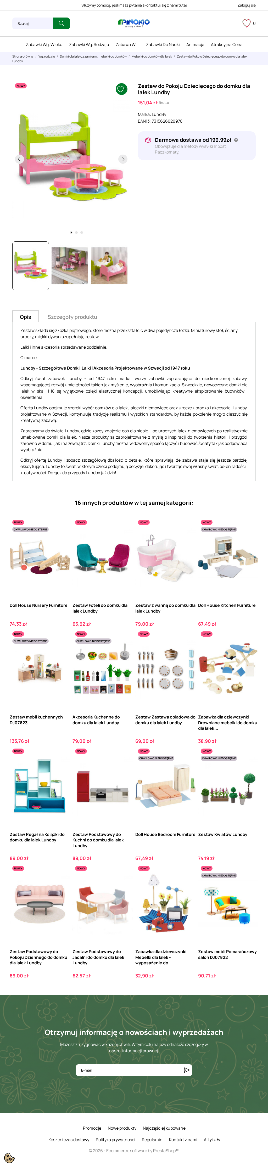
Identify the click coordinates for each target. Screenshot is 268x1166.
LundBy (159, 114)
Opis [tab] (25, 316)
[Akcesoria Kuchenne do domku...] (124, 650)
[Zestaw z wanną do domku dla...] (187, 539)
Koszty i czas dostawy (68, 1139)
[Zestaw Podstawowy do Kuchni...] (124, 767)
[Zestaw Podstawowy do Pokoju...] (61, 885)
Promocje (92, 1128)
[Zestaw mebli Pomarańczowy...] (250, 885)
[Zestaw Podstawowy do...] (124, 885)
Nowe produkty (122, 1128)
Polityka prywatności (115, 1139)
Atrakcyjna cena (227, 44)
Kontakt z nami (183, 1139)
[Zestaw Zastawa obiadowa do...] (187, 650)
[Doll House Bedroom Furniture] (187, 767)
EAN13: (144, 121)
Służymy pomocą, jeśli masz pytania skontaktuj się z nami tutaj (134, 5)
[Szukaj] (61, 23)
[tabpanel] (71, 159)
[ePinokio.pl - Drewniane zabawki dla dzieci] (134, 23)
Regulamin (152, 1139)
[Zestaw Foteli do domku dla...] (124, 539)
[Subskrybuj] (187, 1070)
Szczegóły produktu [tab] (72, 316)
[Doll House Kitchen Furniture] (250, 539)
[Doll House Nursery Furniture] (61, 539)
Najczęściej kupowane (164, 1128)
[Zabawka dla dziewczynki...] (250, 650)
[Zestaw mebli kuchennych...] (61, 650)
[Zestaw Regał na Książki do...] (61, 767)
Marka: (144, 114)
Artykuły (212, 1139)
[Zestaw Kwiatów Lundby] (250, 767)
